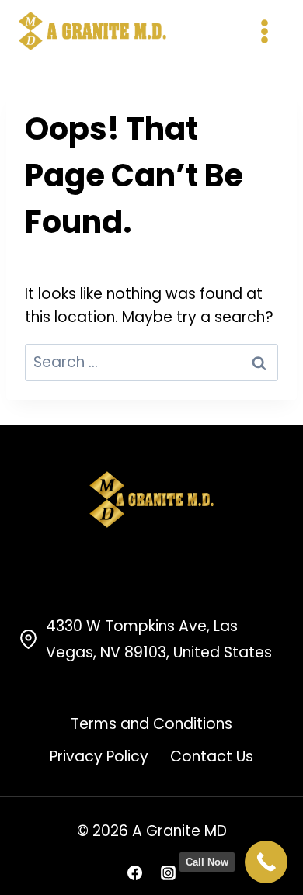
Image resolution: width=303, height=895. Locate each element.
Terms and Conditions (151, 723)
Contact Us (211, 756)
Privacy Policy (99, 756)
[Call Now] (266, 862)
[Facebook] (134, 872)
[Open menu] (264, 31)
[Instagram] (168, 872)
